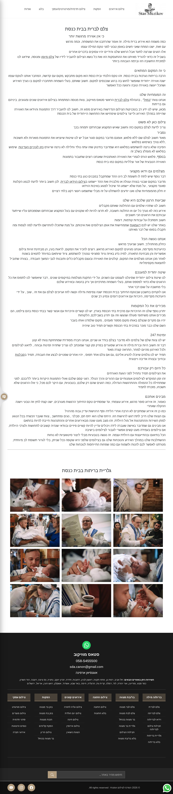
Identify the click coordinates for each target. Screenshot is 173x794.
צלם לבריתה (154, 713)
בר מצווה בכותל (127, 719)
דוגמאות (135, 225)
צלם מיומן (47, 57)
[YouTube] (11, 787)
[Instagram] (21, 787)
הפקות (97, 9)
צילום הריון (46, 732)
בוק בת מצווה (46, 713)
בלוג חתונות (100, 713)
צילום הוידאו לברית (73, 181)
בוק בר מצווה (46, 706)
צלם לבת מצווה (127, 713)
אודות (27, 9)
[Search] (52, 774)
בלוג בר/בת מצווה (127, 738)
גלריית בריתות (154, 735)
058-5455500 (86, 661)
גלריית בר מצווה (127, 725)
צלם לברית (122, 100)
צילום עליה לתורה (73, 706)
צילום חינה (73, 719)
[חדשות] (4, 397)
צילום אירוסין (73, 725)
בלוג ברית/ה (154, 742)
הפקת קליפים (46, 725)
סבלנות (20, 354)
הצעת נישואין (73, 732)
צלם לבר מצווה (127, 706)
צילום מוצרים (19, 713)
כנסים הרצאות (19, 725)
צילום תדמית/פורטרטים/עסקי (68, 9)
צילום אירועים (116, 9)
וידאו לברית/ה (154, 719)
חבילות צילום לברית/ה (154, 727)
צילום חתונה (100, 706)
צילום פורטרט (19, 706)
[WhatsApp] (86, 645)
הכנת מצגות (46, 719)
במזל (147, 100)
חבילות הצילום (127, 732)
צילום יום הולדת (73, 713)
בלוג (41, 9)
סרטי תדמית (19, 719)
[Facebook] (31, 787)
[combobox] (91, 774)
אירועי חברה (19, 732)
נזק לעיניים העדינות (31, 147)
